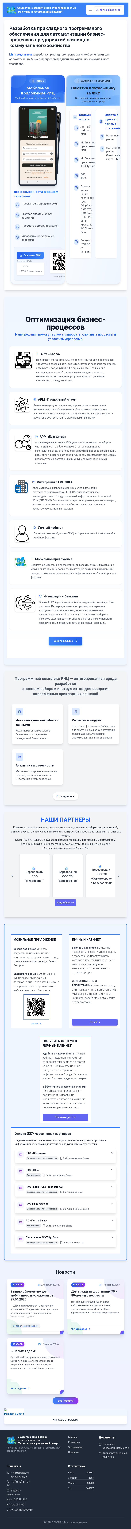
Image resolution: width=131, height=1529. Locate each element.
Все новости (65, 1400)
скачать (36, 1023)
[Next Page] (119, 876)
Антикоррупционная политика (115, 1455)
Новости (73, 1452)
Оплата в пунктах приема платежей (109, 121)
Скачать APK (32, 255)
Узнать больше (63, 640)
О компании (75, 1447)
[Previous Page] (12, 876)
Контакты (74, 1442)
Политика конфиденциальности (116, 1446)
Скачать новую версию (26, 1326)
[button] (90, 10)
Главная (72, 1437)
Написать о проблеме (65, 1419)
